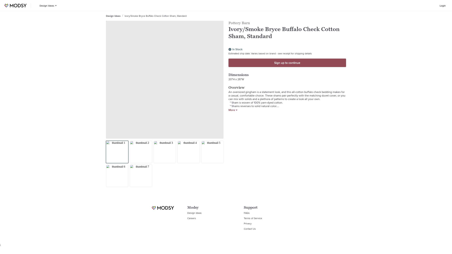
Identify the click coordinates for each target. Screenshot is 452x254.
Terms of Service (253, 218)
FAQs (247, 212)
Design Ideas (47, 5)
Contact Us (250, 228)
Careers (191, 218)
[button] (56, 6)
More (231, 110)
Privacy (248, 223)
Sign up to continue (287, 63)
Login (443, 5)
